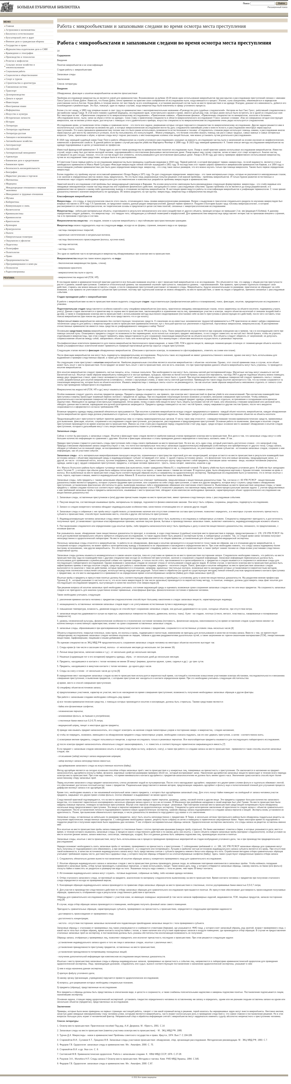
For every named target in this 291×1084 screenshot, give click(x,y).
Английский (12, 149)
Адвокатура (12, 156)
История (10, 121)
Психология (12, 268)
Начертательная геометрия (19, 237)
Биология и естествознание (20, 34)
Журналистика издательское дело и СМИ (26, 49)
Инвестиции (12, 102)
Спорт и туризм (14, 79)
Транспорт (11, 90)
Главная (10, 26)
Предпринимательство (17, 260)
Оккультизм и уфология (18, 240)
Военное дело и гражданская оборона (25, 41)
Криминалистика (14, 213)
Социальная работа (15, 71)
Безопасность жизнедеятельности (23, 168)
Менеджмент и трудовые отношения (24, 194)
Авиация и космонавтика (18, 137)
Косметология (13, 209)
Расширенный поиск (277, 7)
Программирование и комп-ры (21, 264)
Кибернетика (12, 202)
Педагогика (12, 244)
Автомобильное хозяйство (19, 141)
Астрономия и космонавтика (20, 30)
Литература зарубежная (18, 129)
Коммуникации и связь (17, 206)
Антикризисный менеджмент (21, 152)
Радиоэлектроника (15, 271)
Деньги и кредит (14, 98)
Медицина (11, 183)
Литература (12, 125)
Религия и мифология (17, 61)
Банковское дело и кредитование (22, 160)
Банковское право (15, 164)
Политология (12, 252)
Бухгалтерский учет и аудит (20, 37)
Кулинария (11, 225)
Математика (12, 180)
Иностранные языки (16, 106)
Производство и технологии (20, 57)
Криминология (13, 217)
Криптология (12, 221)
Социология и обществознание (22, 75)
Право (9, 256)
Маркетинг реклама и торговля (21, 176)
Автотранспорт (13, 145)
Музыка (10, 198)
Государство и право (16, 45)
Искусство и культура (17, 114)
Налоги (9, 233)
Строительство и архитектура (21, 83)
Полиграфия (12, 248)
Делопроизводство (15, 94)
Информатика (13, 110)
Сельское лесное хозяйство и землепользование (20, 66)
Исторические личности (18, 118)
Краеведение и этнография (19, 53)
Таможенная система (16, 87)
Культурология (13, 229)
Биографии (11, 172)
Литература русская (16, 133)
